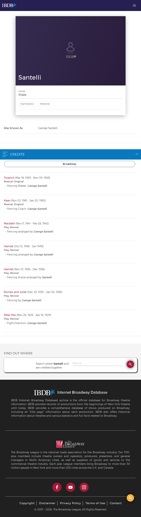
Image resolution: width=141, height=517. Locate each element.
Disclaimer (47, 503)
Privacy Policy (70, 503)
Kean (7, 200)
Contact (116, 503)
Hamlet (8, 246)
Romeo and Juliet (15, 292)
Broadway (69, 164)
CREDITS (17, 154)
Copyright (27, 503)
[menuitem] (134, 5)
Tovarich (9, 177)
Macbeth (9, 223)
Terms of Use (95, 503)
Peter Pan (10, 315)
